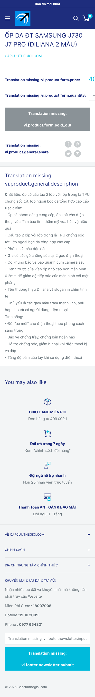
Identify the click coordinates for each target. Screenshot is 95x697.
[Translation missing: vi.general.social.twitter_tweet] (68, 153)
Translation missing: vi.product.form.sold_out (47, 119)
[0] (86, 18)
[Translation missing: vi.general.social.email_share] (77, 153)
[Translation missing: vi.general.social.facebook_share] (68, 144)
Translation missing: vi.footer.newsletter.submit (47, 659)
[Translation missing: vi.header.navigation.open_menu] (7, 18)
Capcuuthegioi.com (23, 56)
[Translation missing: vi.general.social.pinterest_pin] (77, 144)
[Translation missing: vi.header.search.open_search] (76, 18)
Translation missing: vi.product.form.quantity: (45, 95)
